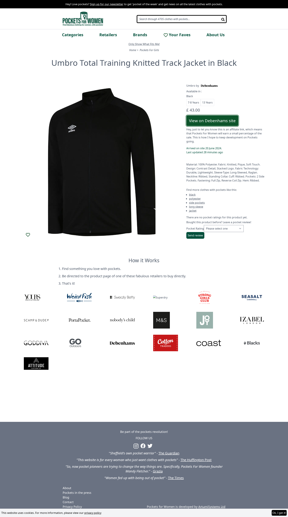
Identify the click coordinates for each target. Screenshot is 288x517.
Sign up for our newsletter (106, 4)
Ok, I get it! (279, 513)
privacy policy (92, 513)
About (67, 488)
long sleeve (196, 207)
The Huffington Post (196, 460)
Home (132, 50)
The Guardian (168, 453)
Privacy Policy (72, 507)
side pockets (197, 202)
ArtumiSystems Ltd (211, 507)
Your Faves (179, 34)
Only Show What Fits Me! (144, 44)
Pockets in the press (77, 493)
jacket (192, 211)
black (192, 194)
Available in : (194, 91)
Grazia (158, 471)
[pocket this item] (27, 234)
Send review (195, 235)
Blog (66, 497)
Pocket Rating (195, 228)
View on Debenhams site (212, 120)
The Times (176, 478)
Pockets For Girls (149, 50)
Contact (68, 502)
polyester (195, 198)
